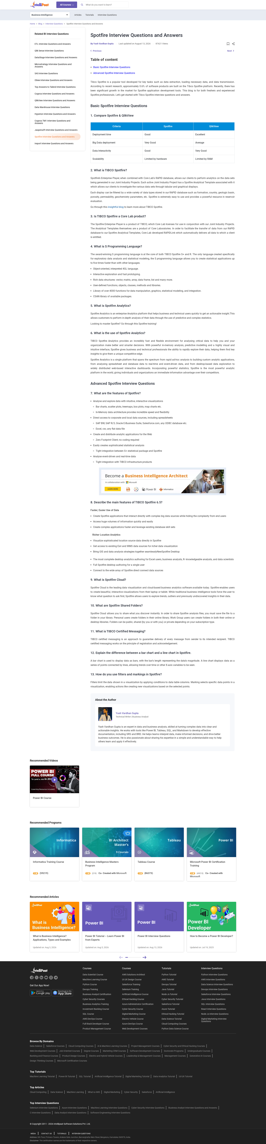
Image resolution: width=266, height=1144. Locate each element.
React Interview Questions (213, 1009)
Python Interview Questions (214, 974)
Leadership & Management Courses (144, 1056)
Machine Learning (75, 1092)
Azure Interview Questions (74, 1108)
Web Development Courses (134, 1028)
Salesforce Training (131, 984)
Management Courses (175, 1056)
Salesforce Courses (55, 1046)
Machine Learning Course (95, 979)
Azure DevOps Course (132, 1024)
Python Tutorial (169, 974)
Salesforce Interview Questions (216, 994)
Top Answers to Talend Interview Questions (55, 87)
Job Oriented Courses (69, 1051)
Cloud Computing (38, 1092)
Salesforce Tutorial (170, 1004)
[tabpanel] (54, 927)
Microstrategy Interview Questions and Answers (53, 65)
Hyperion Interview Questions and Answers (55, 114)
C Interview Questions (40, 1112)
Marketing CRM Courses (114, 1051)
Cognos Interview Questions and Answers (54, 93)
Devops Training (90, 989)
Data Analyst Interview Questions (70, 1112)
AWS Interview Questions (213, 979)
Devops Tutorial (169, 984)
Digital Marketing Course (133, 1014)
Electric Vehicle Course (132, 1019)
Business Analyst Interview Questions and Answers (192, 1108)
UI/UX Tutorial (185, 1076)
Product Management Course (97, 1028)
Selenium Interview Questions (44, 1108)
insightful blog (116, 207)
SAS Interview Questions (46, 73)
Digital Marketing (112, 1092)
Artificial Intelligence (165, 1092)
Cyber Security (131, 1092)
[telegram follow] (56, 978)
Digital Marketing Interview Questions (214, 1020)
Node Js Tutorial (169, 994)
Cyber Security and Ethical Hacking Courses (184, 1046)
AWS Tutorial (168, 979)
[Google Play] (41, 992)
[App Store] (62, 992)
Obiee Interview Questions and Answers (53, 80)
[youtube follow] (46, 978)
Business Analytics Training (96, 1004)
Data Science (36, 1046)
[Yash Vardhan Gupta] (105, 713)
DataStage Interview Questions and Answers (56, 57)
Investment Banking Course (96, 1009)
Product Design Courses (73, 1056)
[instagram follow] (51, 978)
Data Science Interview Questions (217, 984)
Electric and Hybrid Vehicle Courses (106, 1056)
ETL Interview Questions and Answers (53, 44)
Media (33, 1134)
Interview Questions (107, 15)
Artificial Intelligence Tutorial (108, 1076)
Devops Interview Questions (214, 989)
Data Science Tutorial (172, 1019)
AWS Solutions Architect (133, 974)
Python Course (90, 984)
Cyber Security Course (132, 1009)
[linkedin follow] (41, 978)
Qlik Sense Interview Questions (49, 50)
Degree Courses (91, 1051)
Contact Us (46, 1134)
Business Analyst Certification (97, 994)
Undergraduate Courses (198, 1051)
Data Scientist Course (93, 974)
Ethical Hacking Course (133, 999)
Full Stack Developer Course (96, 1024)
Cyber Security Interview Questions (147, 1108)
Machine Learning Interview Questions (109, 1108)
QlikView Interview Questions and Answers (55, 100)
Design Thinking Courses (41, 1061)
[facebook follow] (32, 978)
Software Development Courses (145, 1051)
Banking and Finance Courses (44, 1056)
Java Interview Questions (213, 999)
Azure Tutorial (168, 1009)
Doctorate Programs (173, 1051)
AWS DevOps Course (92, 1019)
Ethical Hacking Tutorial (173, 1014)
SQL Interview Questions (213, 1004)
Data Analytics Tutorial (164, 1076)
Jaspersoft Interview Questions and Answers (56, 130)
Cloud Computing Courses (174, 1024)
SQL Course (88, 1014)
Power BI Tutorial (67, 1076)
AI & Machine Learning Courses (112, 1046)
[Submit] (82, 5)
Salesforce (147, 1092)
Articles (77, 15)
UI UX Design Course (131, 979)
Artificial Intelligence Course (135, 994)
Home (32, 24)
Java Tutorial (168, 989)
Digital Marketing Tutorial (137, 1076)
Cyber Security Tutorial (172, 999)
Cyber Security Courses (94, 999)
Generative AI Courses (200, 1056)
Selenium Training (130, 989)
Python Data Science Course (175, 1028)
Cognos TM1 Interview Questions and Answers (52, 121)
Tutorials (89, 15)
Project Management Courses (145, 1046)
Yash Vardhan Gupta (103, 43)
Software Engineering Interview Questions (110, 1112)
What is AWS (94, 1092)
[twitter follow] (37, 978)
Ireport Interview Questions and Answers (54, 143)
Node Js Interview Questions (214, 1014)
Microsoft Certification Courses (72, 1061)
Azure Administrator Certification (137, 1004)
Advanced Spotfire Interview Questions (114, 73)
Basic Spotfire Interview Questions (111, 67)
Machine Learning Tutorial (42, 1076)
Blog (40, 24)
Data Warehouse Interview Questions (52, 107)
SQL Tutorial (85, 1076)
